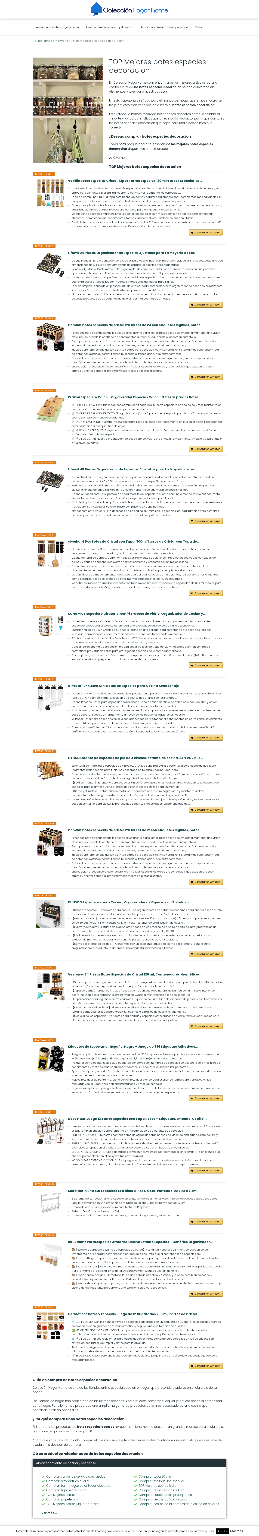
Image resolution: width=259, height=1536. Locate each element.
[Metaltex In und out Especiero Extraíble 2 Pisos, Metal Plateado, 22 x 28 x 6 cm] (50, 1203)
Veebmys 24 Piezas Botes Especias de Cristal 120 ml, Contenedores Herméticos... (135, 974)
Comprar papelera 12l (62, 1499)
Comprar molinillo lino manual (161, 1481)
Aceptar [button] (222, 1531)
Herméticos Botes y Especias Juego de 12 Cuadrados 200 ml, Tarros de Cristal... (134, 1314)
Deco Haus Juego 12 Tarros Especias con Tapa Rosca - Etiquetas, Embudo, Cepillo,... (137, 1119)
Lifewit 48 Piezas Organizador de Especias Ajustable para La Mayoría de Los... (133, 469)
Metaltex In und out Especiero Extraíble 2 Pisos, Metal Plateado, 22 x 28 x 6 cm (132, 1191)
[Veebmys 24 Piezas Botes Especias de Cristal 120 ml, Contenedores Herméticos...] (50, 986)
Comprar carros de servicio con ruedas (75, 1476)
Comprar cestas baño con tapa (163, 1499)
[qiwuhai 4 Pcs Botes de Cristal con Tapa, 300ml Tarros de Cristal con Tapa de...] (50, 553)
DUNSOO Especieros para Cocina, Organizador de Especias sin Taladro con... (131, 902)
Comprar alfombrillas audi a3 (68, 1481)
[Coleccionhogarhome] (129, 9)
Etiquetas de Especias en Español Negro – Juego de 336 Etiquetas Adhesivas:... (133, 1046)
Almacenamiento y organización (57, 27)
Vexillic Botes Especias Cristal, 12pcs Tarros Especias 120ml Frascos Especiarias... (135, 181)
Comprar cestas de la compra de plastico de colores (179, 1504)
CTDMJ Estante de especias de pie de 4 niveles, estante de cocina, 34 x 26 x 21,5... (135, 758)
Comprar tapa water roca (66, 1490)
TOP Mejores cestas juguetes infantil (73, 1504)
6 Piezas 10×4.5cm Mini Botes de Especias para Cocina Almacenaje (123, 686)
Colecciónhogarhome (48, 41)
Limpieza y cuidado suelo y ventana (164, 27)
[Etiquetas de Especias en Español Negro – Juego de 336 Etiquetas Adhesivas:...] (50, 1058)
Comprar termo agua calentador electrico (78, 1486)
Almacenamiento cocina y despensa (110, 27)
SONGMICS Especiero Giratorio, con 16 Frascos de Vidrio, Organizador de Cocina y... (137, 614)
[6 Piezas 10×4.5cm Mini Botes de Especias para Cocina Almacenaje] (50, 698)
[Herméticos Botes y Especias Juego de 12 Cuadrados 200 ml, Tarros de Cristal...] (50, 1326)
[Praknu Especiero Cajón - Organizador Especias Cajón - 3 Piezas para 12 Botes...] (50, 409)
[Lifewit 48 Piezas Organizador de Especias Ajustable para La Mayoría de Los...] (50, 481)
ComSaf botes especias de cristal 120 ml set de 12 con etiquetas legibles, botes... (135, 830)
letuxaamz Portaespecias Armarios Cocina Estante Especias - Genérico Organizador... (140, 1242)
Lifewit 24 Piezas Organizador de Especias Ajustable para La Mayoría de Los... (132, 253)
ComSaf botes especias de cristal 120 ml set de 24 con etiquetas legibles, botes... (135, 325)
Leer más (236, 1531)
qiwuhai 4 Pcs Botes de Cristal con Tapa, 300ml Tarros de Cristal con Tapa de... (134, 541)
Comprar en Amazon (207, 232)
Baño (198, 27)
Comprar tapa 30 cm (155, 1476)
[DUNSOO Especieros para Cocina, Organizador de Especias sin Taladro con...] (50, 914)
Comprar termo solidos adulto (161, 1490)
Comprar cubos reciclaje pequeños (165, 1495)
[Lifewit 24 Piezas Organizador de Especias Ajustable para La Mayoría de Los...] (50, 265)
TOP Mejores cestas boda (65, 1495)
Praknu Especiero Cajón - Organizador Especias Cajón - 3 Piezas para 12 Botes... (134, 397)
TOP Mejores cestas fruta (157, 1486)
